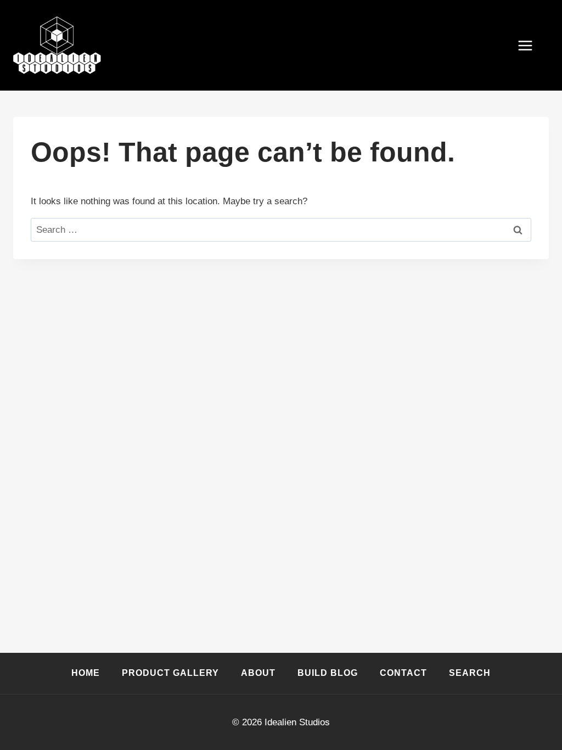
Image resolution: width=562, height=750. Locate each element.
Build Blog (327, 673)
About (258, 673)
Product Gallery (170, 673)
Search (470, 673)
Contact (403, 673)
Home (85, 673)
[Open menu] (531, 45)
